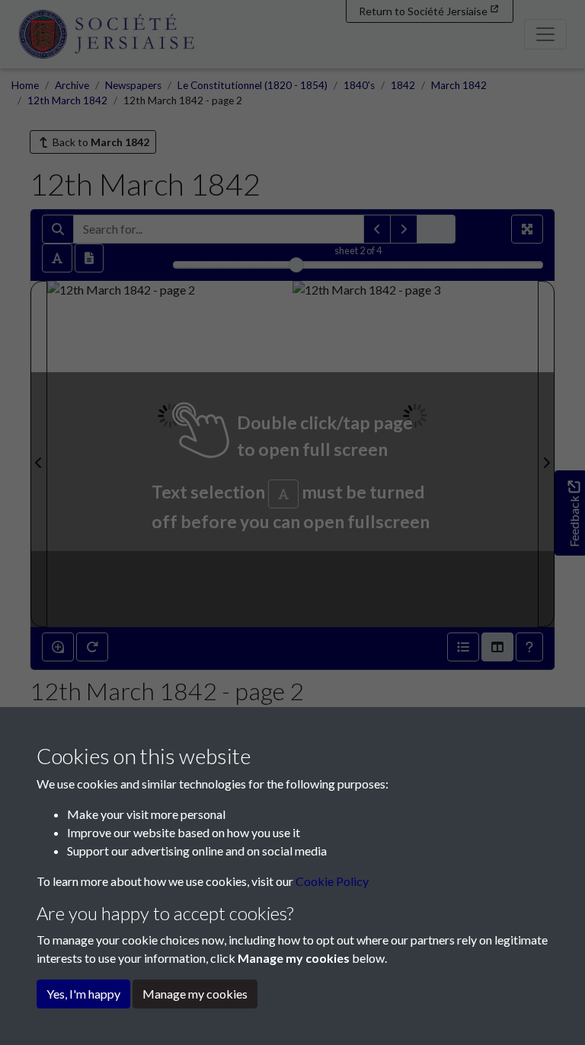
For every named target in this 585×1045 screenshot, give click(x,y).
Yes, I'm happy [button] (83, 993)
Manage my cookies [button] (195, 993)
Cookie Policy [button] (332, 881)
